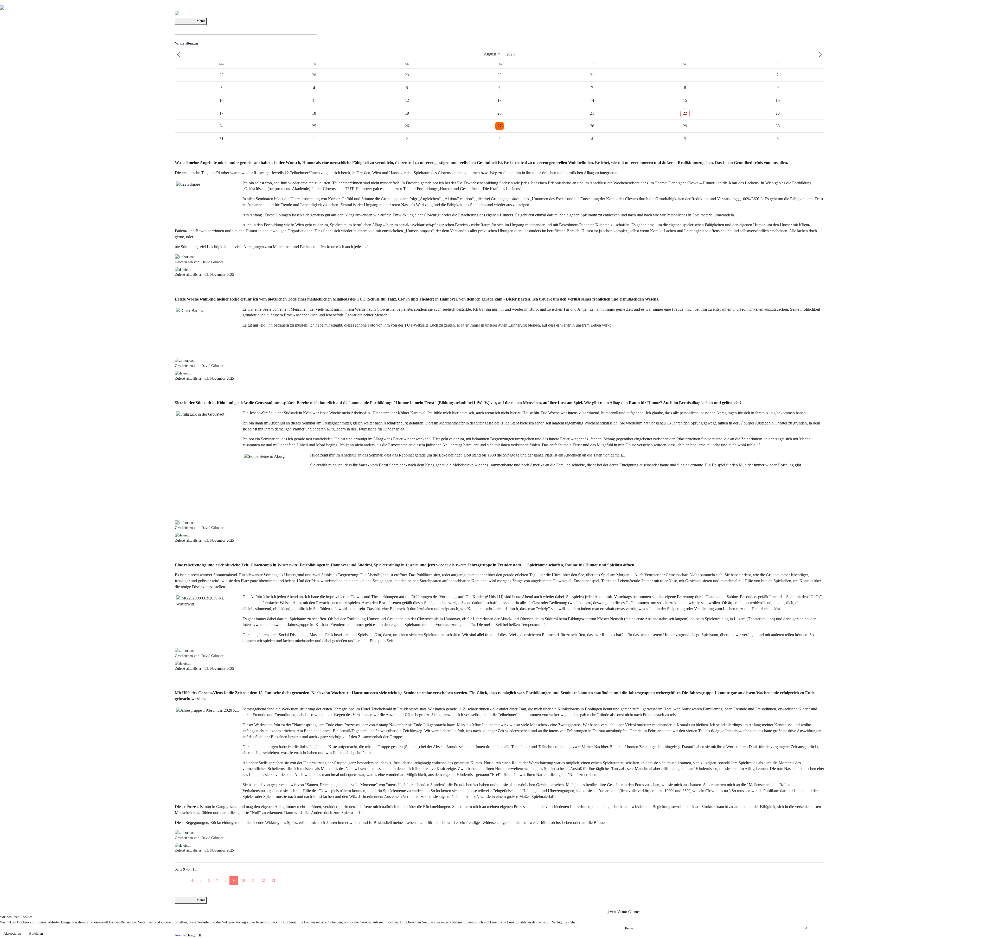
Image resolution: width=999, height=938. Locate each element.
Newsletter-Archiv (252, 896)
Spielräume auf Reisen (214, 554)
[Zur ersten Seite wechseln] (178, 878)
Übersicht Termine (241, 27)
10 (243, 881)
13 (273, 881)
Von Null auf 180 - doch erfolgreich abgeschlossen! (266, 682)
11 (253, 881)
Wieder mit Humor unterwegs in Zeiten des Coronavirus (359, 860)
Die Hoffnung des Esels (300, 860)
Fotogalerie (215, 896)
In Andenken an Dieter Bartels (228, 288)
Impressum (274, 896)
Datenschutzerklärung (345, 896)
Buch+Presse (279, 27)
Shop (293, 27)
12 (263, 881)
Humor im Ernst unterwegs (223, 392)
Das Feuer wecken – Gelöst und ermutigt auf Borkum (214, 860)
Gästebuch (220, 27)
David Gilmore (195, 27)
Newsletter (231, 896)
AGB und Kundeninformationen (306, 896)
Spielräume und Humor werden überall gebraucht (262, 152)
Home (179, 27)
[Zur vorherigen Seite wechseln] (184, 878)
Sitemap (367, 896)
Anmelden (262, 27)
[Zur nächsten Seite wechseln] (281, 878)
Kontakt (302, 27)
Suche (312, 27)
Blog (209, 27)
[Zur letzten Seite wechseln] (288, 878)
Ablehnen (36, 933)
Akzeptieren (12, 933)
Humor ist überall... (268, 860)
